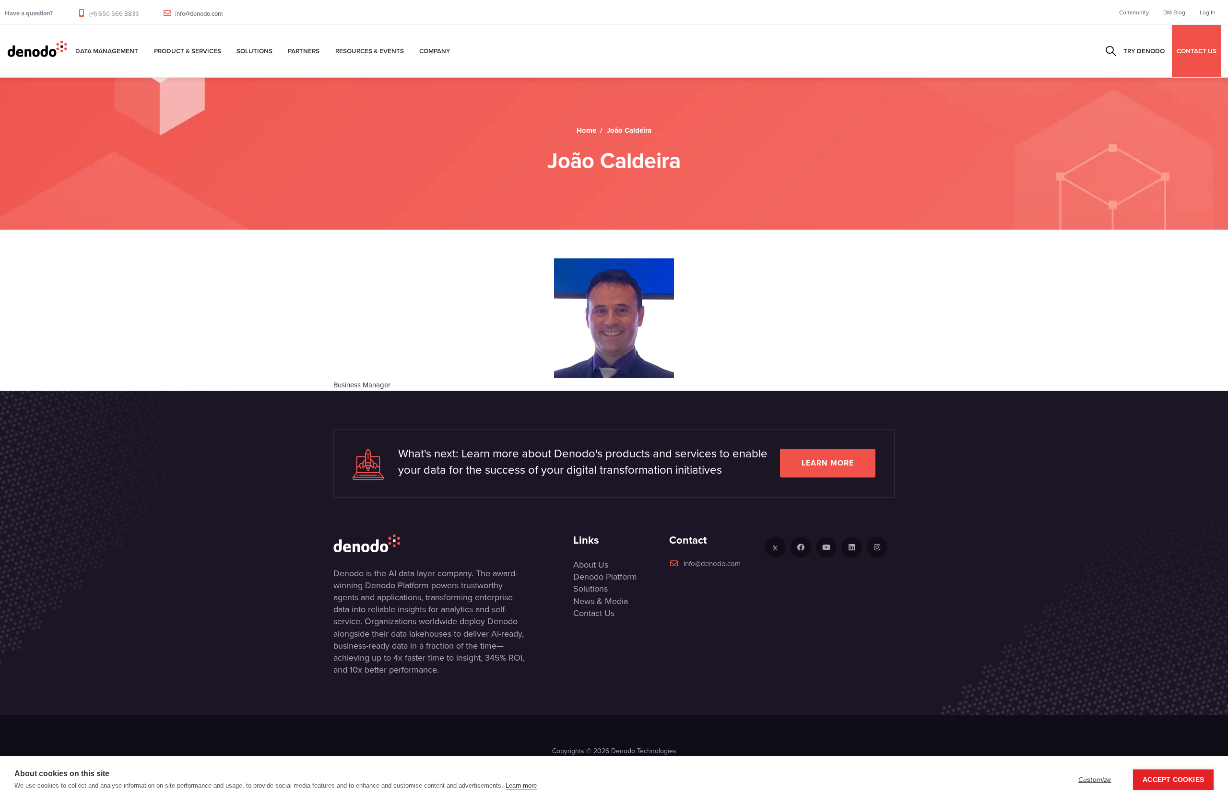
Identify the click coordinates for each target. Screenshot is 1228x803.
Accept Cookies (1173, 779)
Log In (1208, 12)
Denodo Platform (605, 576)
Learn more (828, 462)
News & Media (600, 601)
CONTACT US (1196, 51)
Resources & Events (369, 51)
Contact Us (593, 613)
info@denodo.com (199, 13)
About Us (590, 564)
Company (434, 51)
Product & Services (187, 51)
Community (1134, 12)
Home (586, 130)
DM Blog (1174, 12)
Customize (1094, 779)
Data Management (106, 51)
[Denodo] (37, 50)
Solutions (254, 51)
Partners (303, 51)
